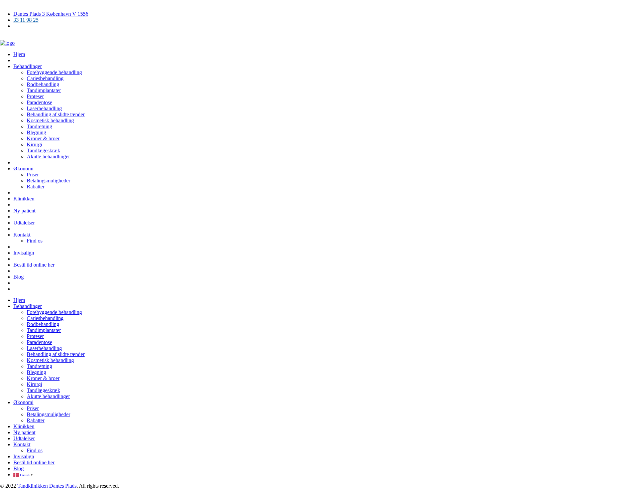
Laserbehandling (44, 108)
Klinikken (23, 198)
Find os (34, 240)
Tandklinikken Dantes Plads (47, 486)
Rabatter (35, 186)
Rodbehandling (43, 84)
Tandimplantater (44, 90)
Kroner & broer (43, 138)
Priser (33, 174)
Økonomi (23, 168)
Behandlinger (27, 66)
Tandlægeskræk (43, 150)
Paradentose (39, 102)
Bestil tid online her (34, 265)
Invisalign (23, 253)
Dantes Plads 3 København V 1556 (50, 14)
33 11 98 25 (25, 20)
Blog (18, 277)
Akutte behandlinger (48, 156)
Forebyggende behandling (54, 72)
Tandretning (39, 126)
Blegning (36, 132)
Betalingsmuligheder (48, 180)
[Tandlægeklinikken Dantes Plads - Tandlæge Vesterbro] (7, 43)
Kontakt (21, 234)
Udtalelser (24, 222)
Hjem (19, 54)
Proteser (35, 96)
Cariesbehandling (45, 78)
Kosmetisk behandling (50, 120)
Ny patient (24, 210)
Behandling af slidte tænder (56, 114)
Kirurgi (34, 144)
